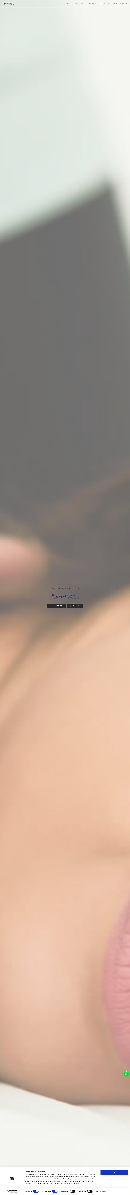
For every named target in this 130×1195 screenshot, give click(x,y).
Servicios (101, 3)
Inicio (68, 3)
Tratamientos (91, 3)
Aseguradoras (112, 3)
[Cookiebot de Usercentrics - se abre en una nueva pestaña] (12, 1191)
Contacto (123, 3)
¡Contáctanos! (57, 606)
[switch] (54, 1191)
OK (114, 1172)
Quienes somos (78, 3)
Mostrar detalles (101, 1191)
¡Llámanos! (74, 606)
